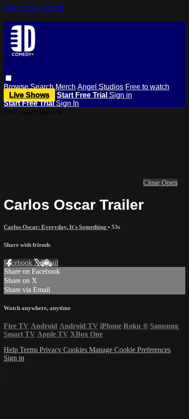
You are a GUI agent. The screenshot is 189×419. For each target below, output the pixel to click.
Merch (66, 87)
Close (152, 182)
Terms (29, 350)
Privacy (51, 350)
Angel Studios (100, 87)
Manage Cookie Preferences (130, 350)
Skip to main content (33, 7)
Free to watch (147, 87)
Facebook (19, 263)
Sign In (67, 103)
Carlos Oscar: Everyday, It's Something (56, 226)
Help (12, 350)
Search (43, 87)
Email (49, 263)
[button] (8, 78)
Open (169, 182)
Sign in (120, 95)
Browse (17, 87)
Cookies (76, 350)
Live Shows (29, 95)
